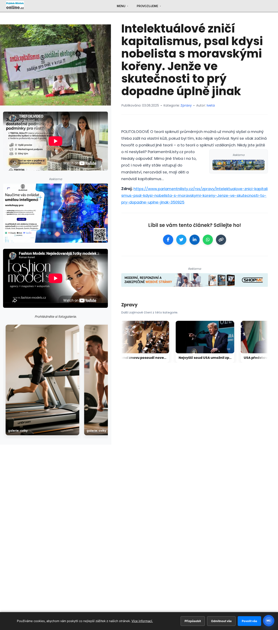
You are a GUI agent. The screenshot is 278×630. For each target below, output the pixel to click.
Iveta (211, 105)
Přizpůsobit (193, 621)
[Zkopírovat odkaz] (221, 240)
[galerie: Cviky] (42, 380)
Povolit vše (249, 621)
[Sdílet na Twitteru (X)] (181, 240)
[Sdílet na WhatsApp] (208, 240)
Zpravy (186, 105)
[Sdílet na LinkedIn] (194, 240)
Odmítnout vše (221, 621)
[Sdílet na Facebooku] (168, 240)
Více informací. (142, 621)
